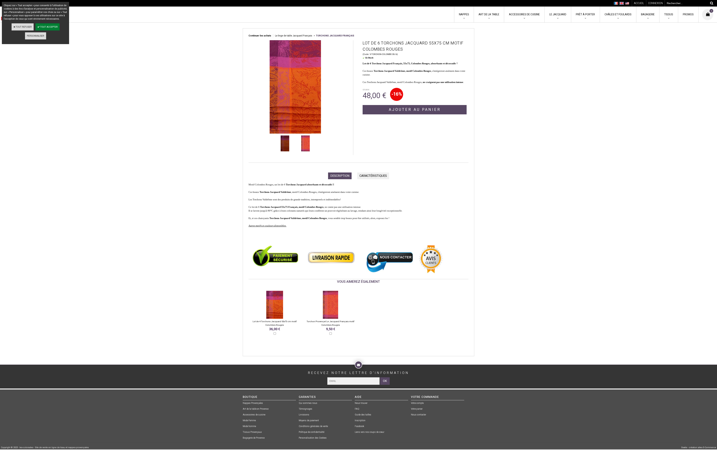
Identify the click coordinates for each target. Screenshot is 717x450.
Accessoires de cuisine (524, 14)
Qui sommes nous (308, 403)
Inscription (360, 420)
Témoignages (305, 409)
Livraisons (304, 414)
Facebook (359, 426)
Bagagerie (648, 14)
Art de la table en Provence (256, 409)
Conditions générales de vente (313, 426)
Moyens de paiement (309, 420)
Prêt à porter (585, 14)
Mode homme (249, 426)
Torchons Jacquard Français (335, 35)
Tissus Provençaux (252, 432)
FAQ (357, 409)
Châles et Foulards (618, 14)
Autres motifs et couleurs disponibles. (267, 225)
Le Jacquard (557, 14)
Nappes (464, 14)
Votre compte (417, 403)
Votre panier (417, 409)
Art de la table (489, 14)
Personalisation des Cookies (313, 438)
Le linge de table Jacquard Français (294, 35)
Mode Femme (249, 420)
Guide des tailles (363, 414)
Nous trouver (361, 403)
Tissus (668, 14)
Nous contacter (418, 414)
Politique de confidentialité (311, 432)
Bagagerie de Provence (254, 438)
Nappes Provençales (253, 403)
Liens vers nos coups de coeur (369, 432)
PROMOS (688, 14)
